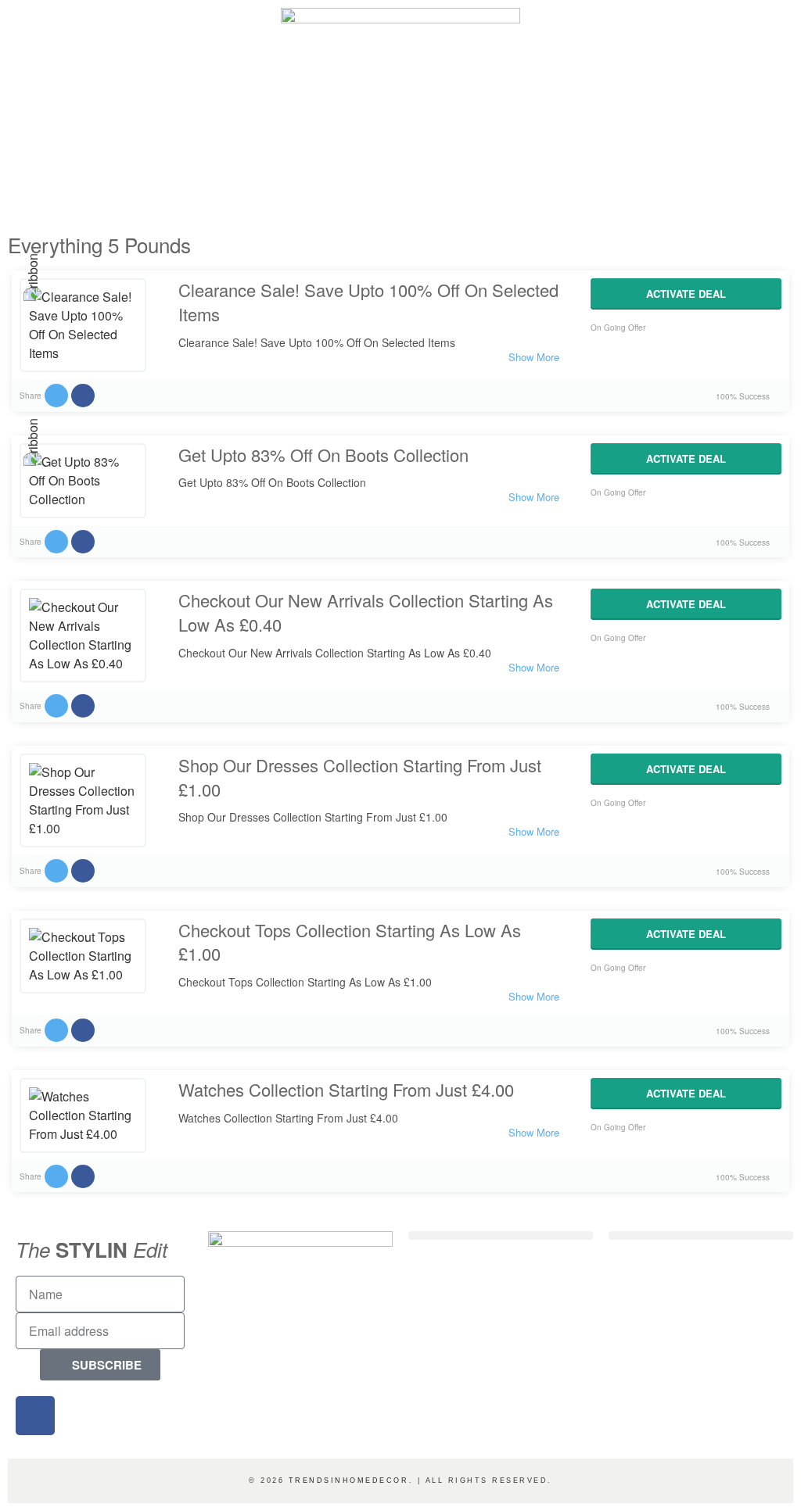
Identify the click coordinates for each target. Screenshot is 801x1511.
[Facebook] (35, 1415)
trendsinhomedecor (349, 1480)
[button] (500, 1235)
